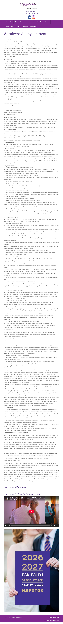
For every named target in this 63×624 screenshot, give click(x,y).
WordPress (56, 620)
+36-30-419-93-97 (31, 14)
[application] (31, 511)
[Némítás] (54, 525)
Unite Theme (46, 620)
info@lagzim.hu (31, 11)
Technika (46, 22)
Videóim (18, 26)
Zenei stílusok (9, 26)
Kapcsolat (25, 26)
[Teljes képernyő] (57, 525)
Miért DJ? (39, 22)
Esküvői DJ (9, 22)
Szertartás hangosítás (28, 22)
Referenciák (18, 22)
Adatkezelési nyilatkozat (17, 617)
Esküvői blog (33, 26)
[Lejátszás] (6, 525)
